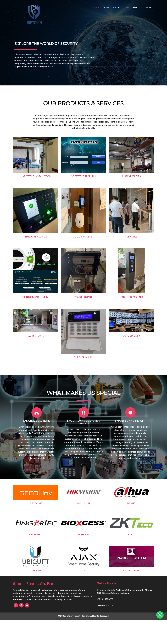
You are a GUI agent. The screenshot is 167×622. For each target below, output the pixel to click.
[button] (160, 615)
